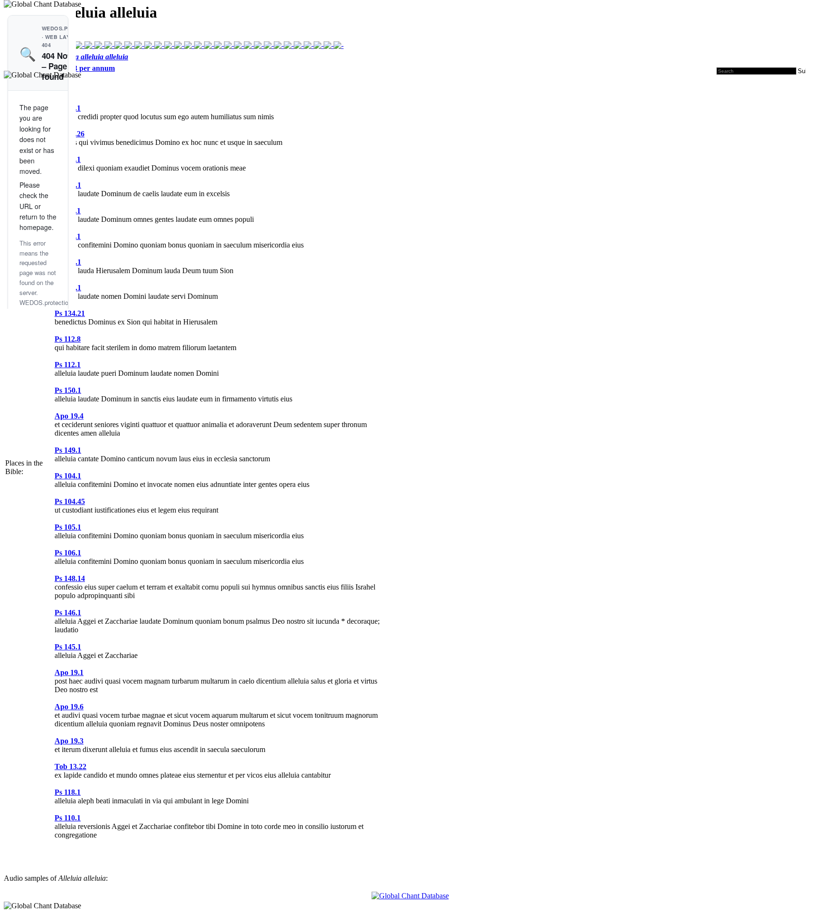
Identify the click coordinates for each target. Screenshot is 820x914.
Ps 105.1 (68, 527)
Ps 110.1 (68, 818)
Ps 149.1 (68, 450)
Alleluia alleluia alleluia (91, 57)
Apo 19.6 (69, 707)
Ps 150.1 (68, 390)
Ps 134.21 (70, 313)
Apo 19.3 (69, 741)
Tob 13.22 (70, 766)
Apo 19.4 (69, 416)
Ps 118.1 (68, 792)
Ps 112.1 (68, 365)
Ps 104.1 (68, 476)
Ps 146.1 (68, 613)
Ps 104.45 (70, 501)
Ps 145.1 (68, 647)
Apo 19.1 (69, 672)
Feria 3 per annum (85, 68)
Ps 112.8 (68, 339)
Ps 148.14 (70, 578)
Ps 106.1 (68, 553)
